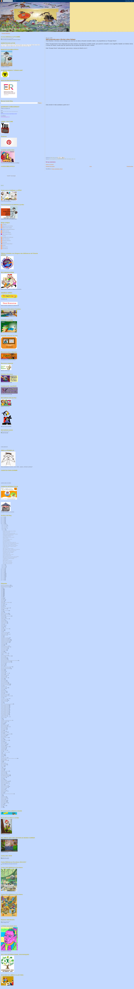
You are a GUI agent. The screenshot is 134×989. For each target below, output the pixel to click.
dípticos (2, 665)
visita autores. (3, 801)
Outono (2, 754)
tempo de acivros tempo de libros (7, 793)
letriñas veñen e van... (5, 716)
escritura (2, 674)
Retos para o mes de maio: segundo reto (10, 557)
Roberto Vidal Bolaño (5, 781)
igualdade (3, 690)
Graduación (3, 686)
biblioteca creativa (4, 613)
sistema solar (3, 790)
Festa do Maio (3, 681)
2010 (3, 578)
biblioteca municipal (5, 614)
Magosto (2, 723)
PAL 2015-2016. (4, 757)
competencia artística (5, 637)
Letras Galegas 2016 (5, 707)
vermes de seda (4, 798)
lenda (2, 702)
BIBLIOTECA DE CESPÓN (7, 226)
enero (4, 567)
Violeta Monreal (4, 800)
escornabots (3, 671)
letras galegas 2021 (4, 711)
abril (4, 564)
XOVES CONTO (5, 538)
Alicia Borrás (3, 604)
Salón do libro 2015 (4, 783)
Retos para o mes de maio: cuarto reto (9, 542)
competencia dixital (4, 638)
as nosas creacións (4, 610)
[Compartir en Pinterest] (63, 157)
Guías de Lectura (4, 687)
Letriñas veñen (4, 715)
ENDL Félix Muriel (5, 238)
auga (2, 611)
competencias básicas (5, 641)
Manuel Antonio (4, 725)
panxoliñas (3, 759)
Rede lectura (3, 777)
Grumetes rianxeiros (6, 240)
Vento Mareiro (5, 248)
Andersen (3, 606)
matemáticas (3, 731)
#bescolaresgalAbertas (5, 585)
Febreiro (2, 679)
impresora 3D (3, 691)
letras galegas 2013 (4, 704)
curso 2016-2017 (4, 648)
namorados (3, 742)
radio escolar (3, 772)
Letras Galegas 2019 (5, 709)
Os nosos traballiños (6, 540)
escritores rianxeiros (5, 673)
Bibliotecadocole (5, 230)
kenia (2, 697)
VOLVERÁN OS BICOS (7, 536)
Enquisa (2, 669)
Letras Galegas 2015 (5, 706)
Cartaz (2, 624)
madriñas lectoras (4, 721)
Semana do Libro (4, 787)
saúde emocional (4, 785)
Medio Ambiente (4, 732)
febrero (4, 566)
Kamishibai (3, 696)
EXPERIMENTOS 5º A (6, 541)
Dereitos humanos (4, 653)
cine (2, 631)
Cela (2, 627)
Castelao (2, 626)
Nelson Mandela (4, 743)
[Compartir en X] (61, 157)
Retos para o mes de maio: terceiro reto (9, 550)
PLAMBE (2, 768)
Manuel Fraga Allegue (5, 726)
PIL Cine (2, 765)
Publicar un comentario (50, 164)
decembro (3, 652)
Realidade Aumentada (5, 774)
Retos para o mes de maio (7, 561)
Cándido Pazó (3, 621)
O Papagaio (3, 748)
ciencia (2, 630)
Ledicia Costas (4, 701)
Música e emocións (4, 740)
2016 (3, 572)
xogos (2, 804)
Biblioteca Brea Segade (7, 227)
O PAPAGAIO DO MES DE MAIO (8, 558)
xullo (2, 806)
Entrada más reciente (50, 166)
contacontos (3, 644)
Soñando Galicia (4, 791)
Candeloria (3, 620)
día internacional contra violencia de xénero (9, 660)
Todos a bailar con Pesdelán (7, 562)
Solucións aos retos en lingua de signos (9, 544)
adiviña (2, 601)
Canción (2, 619)
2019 (3, 568)
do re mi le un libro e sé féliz (6, 666)
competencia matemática (5, 640)
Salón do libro (3, 782)
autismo (2, 612)
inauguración (3, 692)
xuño (2, 807)
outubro (2, 755)
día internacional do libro (5, 661)
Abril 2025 (3, 599)
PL (1, 767)
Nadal (2, 741)
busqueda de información (6, 616)
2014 (3, 574)
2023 (3, 520)
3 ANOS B (4, 224)
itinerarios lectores (4, 694)
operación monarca (4, 752)
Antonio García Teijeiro (5, 607)
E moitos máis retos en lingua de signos (9, 546)
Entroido (2, 670)
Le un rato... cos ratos (5, 698)
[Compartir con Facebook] (62, 157)
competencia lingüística (5, 639)
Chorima (4, 235)
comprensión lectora (5, 642)
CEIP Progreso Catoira (6, 234)
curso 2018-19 (3, 650)
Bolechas (2, 615)
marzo (4, 565)
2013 (3, 575)
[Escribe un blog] (60, 157)
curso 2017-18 (3, 649)
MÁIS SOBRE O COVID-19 (7, 560)
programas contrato (4, 771)
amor (2, 605)
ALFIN (2, 603)
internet (2, 693)
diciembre (4, 524)
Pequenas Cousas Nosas (7, 243)
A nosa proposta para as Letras (8, 554)
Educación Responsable (5, 668)
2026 (3, 517)
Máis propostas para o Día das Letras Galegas (11, 556)
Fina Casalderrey (4, 682)
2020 (3, 523)
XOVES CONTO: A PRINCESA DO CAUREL (10, 534)
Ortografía (3, 753)
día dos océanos (4, 659)
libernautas (3, 717)
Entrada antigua (130, 166)
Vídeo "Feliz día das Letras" (7, 539)
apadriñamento (4, 608)
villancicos (3, 799)
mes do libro (3, 735)
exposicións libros (4, 677)
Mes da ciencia (4, 734)
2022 (3, 521)
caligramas (3, 617)
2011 (3, 577)
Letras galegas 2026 (5, 714)
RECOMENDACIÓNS (5, 775)
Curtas (2, 651)
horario (2, 689)
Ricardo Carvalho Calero (7, 555)
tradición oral (3, 797)
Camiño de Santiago (5, 618)
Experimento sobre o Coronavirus (8, 551)
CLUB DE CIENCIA (4, 632)
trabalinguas (3, 796)
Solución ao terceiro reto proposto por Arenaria (11, 543)
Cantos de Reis (4, 622)
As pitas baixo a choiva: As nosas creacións (10, 545)
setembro (2, 789)
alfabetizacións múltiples (5, 602)
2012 (3, 576)
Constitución (3, 643)
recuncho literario (4, 776)
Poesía (2, 769)
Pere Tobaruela (4, 764)
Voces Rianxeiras (4, 802)
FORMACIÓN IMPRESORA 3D (8, 535)
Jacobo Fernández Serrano (6, 695)
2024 (3, 519)
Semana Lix (3, 788)
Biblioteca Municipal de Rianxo (8, 229)
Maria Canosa (3, 729)
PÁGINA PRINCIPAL (6, 33)
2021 (3, 522)
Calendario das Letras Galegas (8, 552)
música (2, 739)
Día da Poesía (3, 657)
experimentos (3, 675)
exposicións (3, 676)
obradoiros (3, 749)
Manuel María (3, 727)
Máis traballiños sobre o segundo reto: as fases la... (11, 549)
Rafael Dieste (3, 773)
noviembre (5, 525)
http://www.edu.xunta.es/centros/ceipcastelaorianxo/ (9, 111)
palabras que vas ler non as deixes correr (9, 758)
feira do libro (3, 680)
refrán (2, 778)
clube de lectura (4, 633)
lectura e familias (4, 700)
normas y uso (3, 744)
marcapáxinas (3, 728)
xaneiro (2, 803)
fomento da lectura (4, 683)
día (1, 654)
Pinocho (2, 766)
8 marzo (2, 597)
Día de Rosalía (4, 658)
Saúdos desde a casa (6, 553)
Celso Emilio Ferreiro (5, 628)
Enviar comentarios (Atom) (57, 168)
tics (1, 794)
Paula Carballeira (4, 760)
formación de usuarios (5, 684)
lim (1, 718)
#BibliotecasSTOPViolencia (6, 586)
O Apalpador (3, 747)
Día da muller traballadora (6, 655)
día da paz (3, 656)
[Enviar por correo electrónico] (58, 157)
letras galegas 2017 (4, 708)
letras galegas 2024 (4, 713)
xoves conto (3, 805)
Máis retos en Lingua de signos (8, 548)
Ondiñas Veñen (4, 750)
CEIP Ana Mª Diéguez (6, 232)
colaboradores (3, 635)
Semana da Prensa (4, 786)
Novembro (3, 745)
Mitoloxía (2, 736)
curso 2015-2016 (4, 647)
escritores (3, 672)
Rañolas (4, 245)
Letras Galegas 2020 (5, 710)
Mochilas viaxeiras (4, 737)
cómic (2, 636)
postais (2, 770)
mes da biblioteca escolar (6, 733)
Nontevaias (4, 242)
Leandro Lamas (4, 699)
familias (2, 678)
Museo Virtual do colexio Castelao (8, 537)
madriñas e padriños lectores (6, 720)
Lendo (2, 703)
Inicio (91, 166)
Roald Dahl (3, 780)
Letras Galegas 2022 (5, 712)
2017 (3, 571)
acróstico (2, 600)
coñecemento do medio (5, 646)
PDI (1, 762)
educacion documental (5, 667)
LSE (2, 719)
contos (2, 645)
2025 (3, 518)
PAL (1, 756)
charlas (2, 629)
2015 (3, 573)
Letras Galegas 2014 (5, 705)
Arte (1, 609)
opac (2, 751)
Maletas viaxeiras (4, 724)
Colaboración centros (5, 634)
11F (1, 587)
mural (2, 738)
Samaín (2, 784)
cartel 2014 (3, 625)
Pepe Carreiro (3, 763)
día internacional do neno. (6, 662)
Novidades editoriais (5, 746)
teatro (2, 792)
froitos (2, 685)
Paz (1, 761)
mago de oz (3, 722)
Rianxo (2, 779)
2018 (2, 588)
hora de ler (3, 688)
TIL (1, 795)
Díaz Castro (3, 663)
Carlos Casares (4, 623)
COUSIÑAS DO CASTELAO (7, 237)
